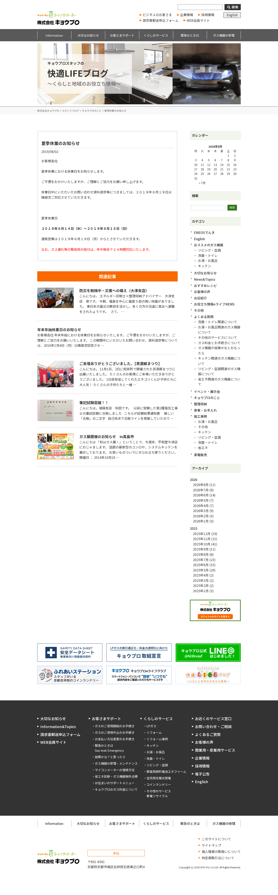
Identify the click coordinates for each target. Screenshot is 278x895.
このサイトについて (216, 838)
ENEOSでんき (204, 232)
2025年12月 (201, 533)
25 (202, 174)
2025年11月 (201, 538)
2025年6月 (201, 564)
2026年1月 (201, 521)
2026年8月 (201, 484)
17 (195, 169)
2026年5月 (201, 500)
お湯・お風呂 (208, 260)
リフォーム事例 (157, 739)
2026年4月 (201, 505)
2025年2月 (201, 585)
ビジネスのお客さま (157, 14)
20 (215, 169)
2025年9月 (201, 549)
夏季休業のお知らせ (60, 143)
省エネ (203, 447)
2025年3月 (201, 580)
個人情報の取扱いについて (221, 851)
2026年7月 (201, 489)
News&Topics (204, 279)
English (232, 14)
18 (202, 169)
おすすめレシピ (205, 285)
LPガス (151, 726)
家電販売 (200, 454)
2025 (193, 528)
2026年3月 (201, 510)
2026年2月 (201, 515)
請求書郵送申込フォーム (160, 20)
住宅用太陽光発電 (159, 778)
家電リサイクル (157, 796)
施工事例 (200, 416)
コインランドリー (159, 784)
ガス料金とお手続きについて (219, 342)
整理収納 (200, 403)
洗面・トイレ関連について (217, 321)
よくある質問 (203, 316)
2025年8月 (201, 554)
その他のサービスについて (217, 337)
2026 (193, 479)
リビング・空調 (209, 250)
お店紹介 (200, 297)
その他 (199, 310)
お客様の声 (202, 291)
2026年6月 (201, 495)
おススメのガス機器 (208, 244)
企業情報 (186, 14)
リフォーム (154, 732)
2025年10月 (201, 544)
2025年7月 (201, 559)
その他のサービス (159, 791)
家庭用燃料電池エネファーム (166, 771)
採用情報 (207, 14)
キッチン (204, 265)
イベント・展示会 (207, 391)
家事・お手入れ (205, 410)
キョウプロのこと (207, 397)
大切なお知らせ (205, 272)
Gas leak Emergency (109, 750)
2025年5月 (201, 570)
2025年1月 (201, 590)
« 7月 (202, 183)
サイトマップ (211, 845)
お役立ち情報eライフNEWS (214, 304)
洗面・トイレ (208, 255)
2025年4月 (201, 575)
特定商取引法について (218, 857)
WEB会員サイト (198, 20)
